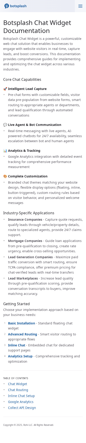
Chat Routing (18, 390)
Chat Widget (17, 384)
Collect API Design (22, 407)
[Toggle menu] (80, 6)
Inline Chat (16, 345)
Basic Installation (21, 323)
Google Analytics (20, 402)
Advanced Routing (22, 334)
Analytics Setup (20, 356)
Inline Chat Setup (21, 396)
